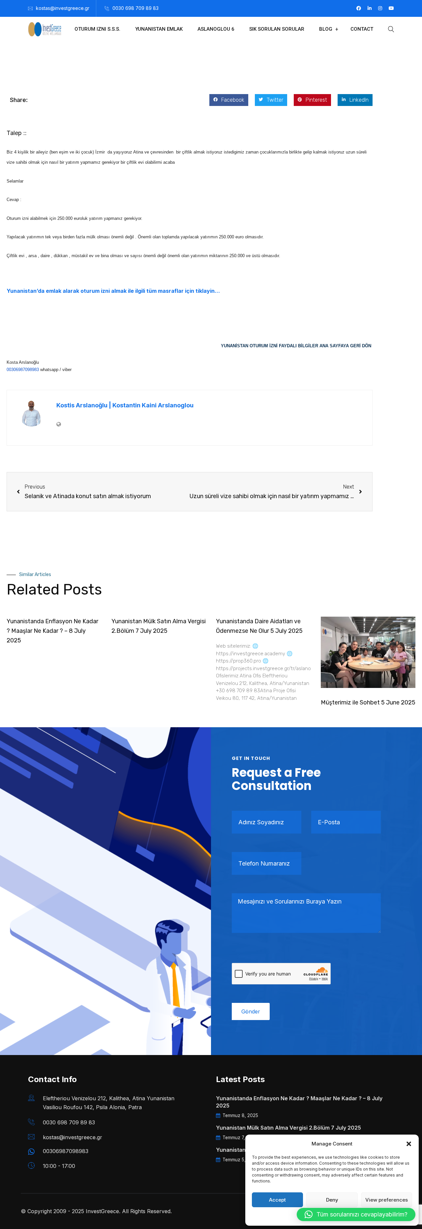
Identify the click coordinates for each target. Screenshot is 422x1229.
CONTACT (361, 29)
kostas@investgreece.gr (62, 8)
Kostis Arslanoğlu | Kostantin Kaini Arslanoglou (125, 405)
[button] (409, 1144)
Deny (332, 1200)
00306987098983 (23, 369)
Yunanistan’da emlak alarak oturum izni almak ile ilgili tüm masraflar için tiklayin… (113, 291)
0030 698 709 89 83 (135, 8)
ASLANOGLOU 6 (215, 29)
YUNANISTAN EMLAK (159, 29)
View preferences (386, 1200)
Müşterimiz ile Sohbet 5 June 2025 (368, 702)
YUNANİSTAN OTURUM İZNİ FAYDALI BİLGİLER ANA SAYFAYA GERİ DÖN (297, 345)
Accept (277, 1200)
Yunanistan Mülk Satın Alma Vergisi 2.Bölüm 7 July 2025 (288, 1127)
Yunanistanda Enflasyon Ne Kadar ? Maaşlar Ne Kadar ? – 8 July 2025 (52, 631)
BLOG (325, 29)
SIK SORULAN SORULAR (276, 29)
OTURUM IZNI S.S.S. (97, 29)
